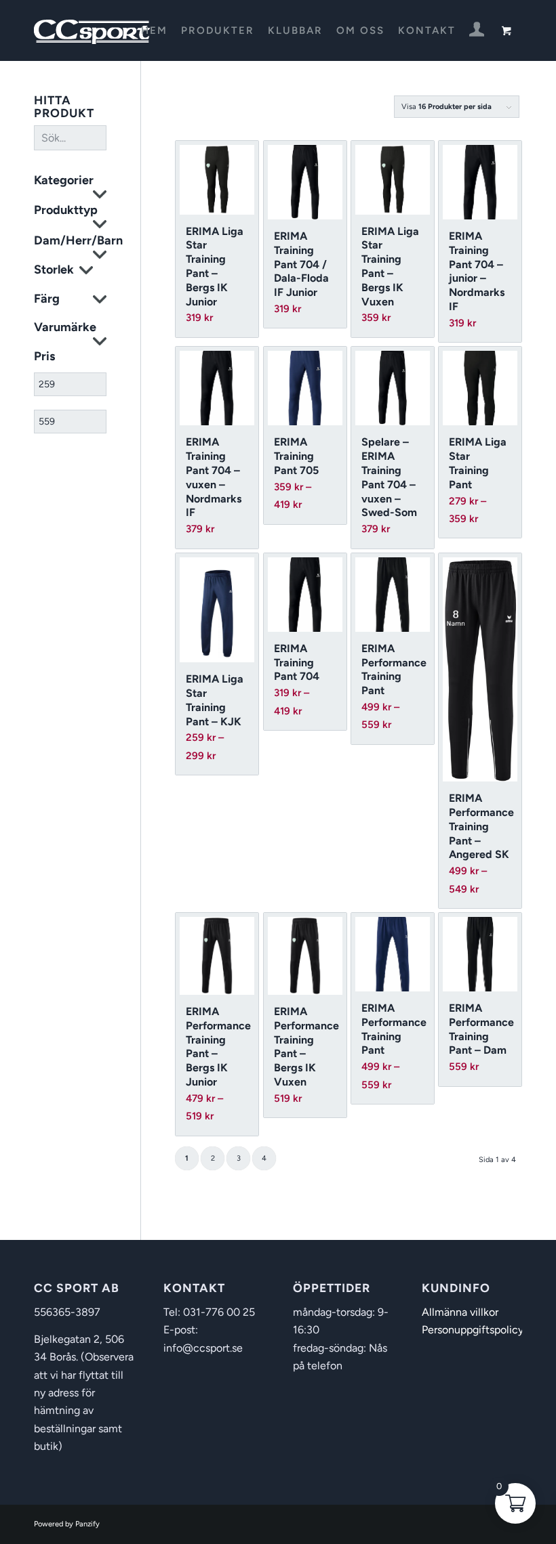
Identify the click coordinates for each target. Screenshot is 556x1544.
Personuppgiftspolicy (472, 1329)
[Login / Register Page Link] (477, 32)
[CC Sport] (92, 30)
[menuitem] (154, 30)
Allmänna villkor (460, 1312)
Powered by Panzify (67, 1524)
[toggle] (99, 196)
